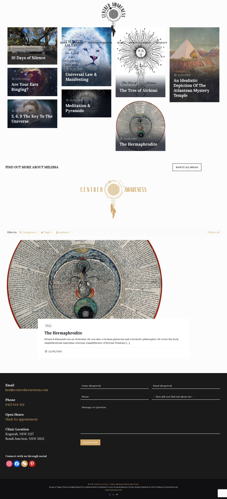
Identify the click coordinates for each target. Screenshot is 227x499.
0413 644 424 (14, 405)
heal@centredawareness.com (26, 390)
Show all (215, 232)
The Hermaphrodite (138, 144)
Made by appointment (21, 419)
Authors (63, 232)
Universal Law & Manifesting (81, 77)
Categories (28, 232)
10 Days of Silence (28, 57)
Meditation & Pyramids (78, 108)
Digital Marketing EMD (113, 490)
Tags (47, 232)
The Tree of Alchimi (139, 90)
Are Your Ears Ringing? (24, 87)
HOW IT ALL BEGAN (187, 167)
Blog (48, 325)
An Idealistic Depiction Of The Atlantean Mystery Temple (191, 88)
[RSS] (113, 494)
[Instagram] (110, 494)
